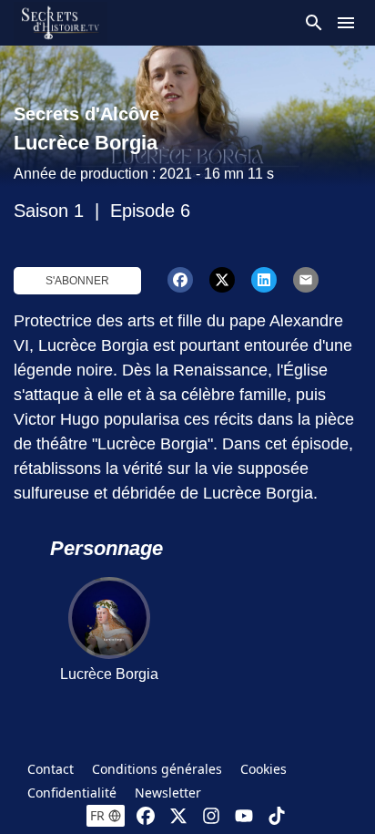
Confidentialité (72, 792)
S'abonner (77, 280)
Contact (50, 768)
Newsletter (168, 792)
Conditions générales (157, 768)
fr (97, 815)
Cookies (263, 768)
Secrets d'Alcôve (86, 114)
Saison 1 (49, 211)
